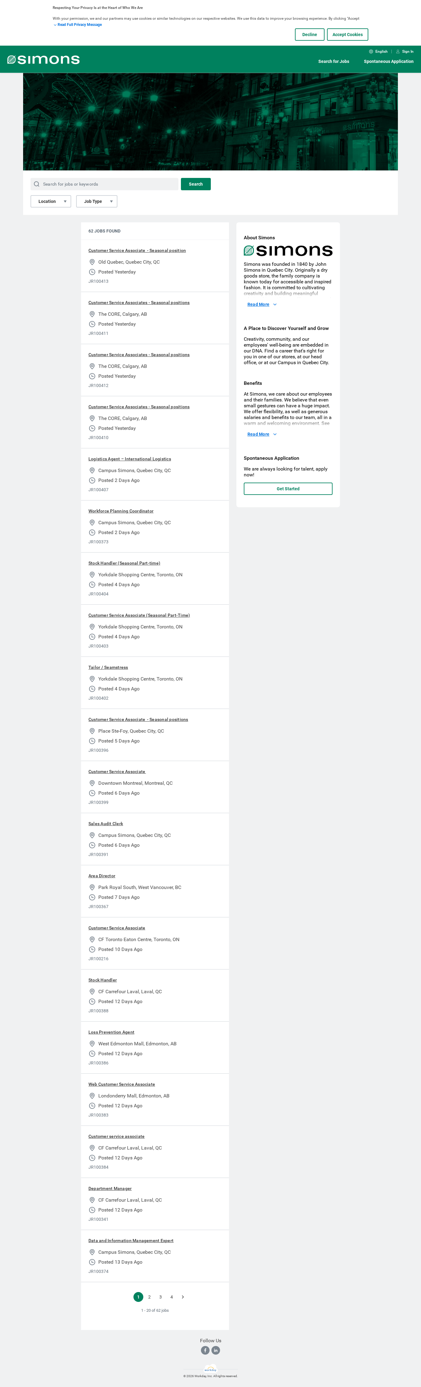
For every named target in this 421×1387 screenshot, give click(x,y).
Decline (309, 34)
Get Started (288, 488)
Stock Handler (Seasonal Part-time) (124, 563)
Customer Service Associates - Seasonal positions (139, 302)
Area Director (101, 875)
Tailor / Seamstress (108, 667)
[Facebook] (205, 1350)
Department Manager (110, 1188)
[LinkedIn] (215, 1350)
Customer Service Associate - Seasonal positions (138, 719)
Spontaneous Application (389, 61)
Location (47, 201)
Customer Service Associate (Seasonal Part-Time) (139, 615)
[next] (183, 1297)
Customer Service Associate (117, 771)
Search (196, 184)
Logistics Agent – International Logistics (129, 458)
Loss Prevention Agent (111, 1032)
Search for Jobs (333, 61)
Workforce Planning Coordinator (120, 510)
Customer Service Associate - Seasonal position (137, 250)
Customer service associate (116, 1136)
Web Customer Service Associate (121, 1084)
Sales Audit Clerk (105, 823)
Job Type (93, 201)
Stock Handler (102, 979)
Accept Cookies (348, 34)
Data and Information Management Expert (131, 1240)
